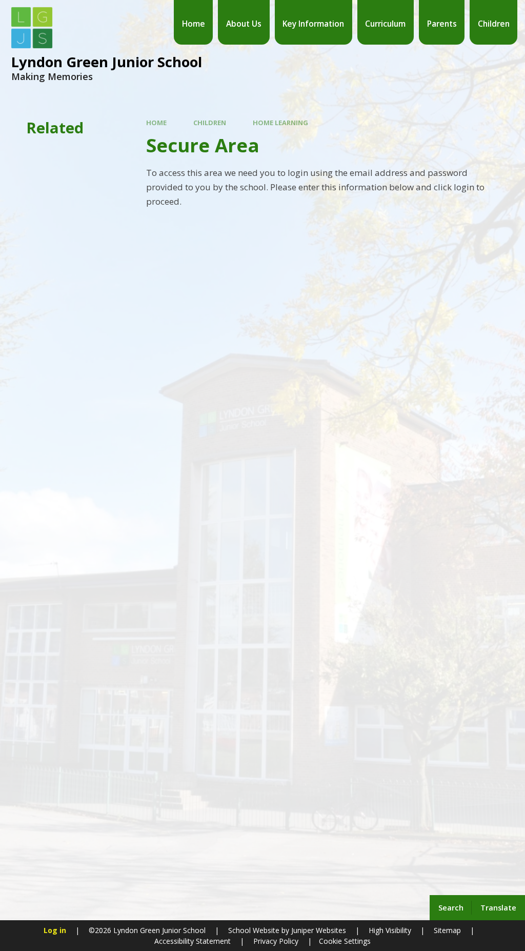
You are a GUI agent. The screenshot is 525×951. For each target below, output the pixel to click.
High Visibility (390, 930)
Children (209, 122)
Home (156, 122)
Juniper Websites (317, 930)
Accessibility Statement (192, 941)
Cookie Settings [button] (345, 941)
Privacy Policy (275, 941)
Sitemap (447, 930)
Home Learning (280, 122)
